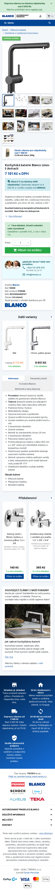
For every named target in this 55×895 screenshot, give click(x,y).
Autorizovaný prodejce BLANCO (20, 809)
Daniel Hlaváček (31, 872)
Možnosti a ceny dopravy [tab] (27, 389)
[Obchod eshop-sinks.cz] (37, 792)
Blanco (16, 285)
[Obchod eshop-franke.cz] (18, 784)
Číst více (9, 657)
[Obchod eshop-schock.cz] (18, 792)
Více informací (15, 216)
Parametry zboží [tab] (38, 378)
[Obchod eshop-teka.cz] (37, 799)
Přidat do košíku (27, 250)
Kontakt (7, 825)
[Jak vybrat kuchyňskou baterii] (27, 621)
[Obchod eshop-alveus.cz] (18, 799)
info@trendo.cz (33, 274)
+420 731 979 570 (35, 267)
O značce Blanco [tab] (27, 383)
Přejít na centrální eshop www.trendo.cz (28, 776)
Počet (7, 242)
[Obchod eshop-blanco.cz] (37, 784)
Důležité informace (13, 814)
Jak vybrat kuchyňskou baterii (22, 641)
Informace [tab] (13, 378)
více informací (46, 833)
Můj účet (7, 819)
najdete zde (36, 9)
